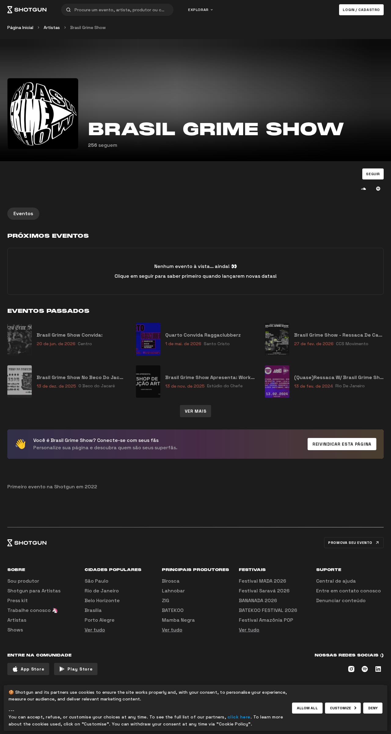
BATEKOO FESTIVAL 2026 (268, 610)
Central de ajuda (336, 581)
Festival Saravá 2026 (264, 591)
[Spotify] (378, 188)
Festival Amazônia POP (266, 620)
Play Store (80, 669)
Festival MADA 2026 (262, 581)
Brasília (93, 610)
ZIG (165, 600)
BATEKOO (173, 610)
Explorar (198, 9)
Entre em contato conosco (348, 591)
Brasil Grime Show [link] (88, 27)
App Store (32, 669)
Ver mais (195, 411)
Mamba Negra (178, 620)
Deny (373, 708)
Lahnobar (173, 591)
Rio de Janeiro (102, 591)
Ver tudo (95, 630)
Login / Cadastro (361, 9)
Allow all (307, 708)
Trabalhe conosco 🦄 (32, 610)
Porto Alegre (100, 620)
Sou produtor (23, 581)
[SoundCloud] (363, 188)
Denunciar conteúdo (341, 600)
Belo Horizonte (102, 600)
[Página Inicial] (26, 9)
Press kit (17, 600)
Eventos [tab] (23, 213)
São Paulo (96, 581)
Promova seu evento (350, 542)
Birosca (171, 581)
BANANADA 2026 (258, 600)
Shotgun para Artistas (33, 591)
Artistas (52, 27)
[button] (373, 173)
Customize (340, 708)
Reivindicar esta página (341, 444)
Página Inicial (20, 27)
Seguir (373, 174)
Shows (15, 630)
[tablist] (195, 214)
